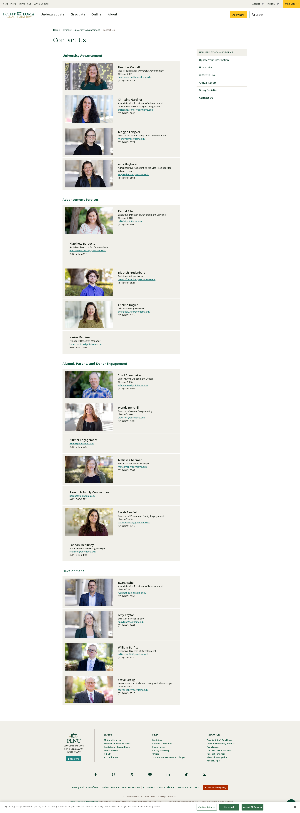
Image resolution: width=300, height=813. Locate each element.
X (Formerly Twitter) (132, 774)
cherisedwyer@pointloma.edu (134, 311)
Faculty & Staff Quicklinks (219, 740)
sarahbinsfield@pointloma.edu (134, 522)
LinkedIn (168, 774)
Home (56, 29)
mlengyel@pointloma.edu (131, 138)
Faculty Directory (160, 750)
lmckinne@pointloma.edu (83, 551)
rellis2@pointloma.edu (130, 221)
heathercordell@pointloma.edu (134, 77)
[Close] (295, 807)
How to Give (206, 67)
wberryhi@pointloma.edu (131, 417)
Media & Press (111, 750)
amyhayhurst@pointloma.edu (133, 174)
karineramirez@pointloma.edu (86, 344)
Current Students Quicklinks (221, 743)
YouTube (150, 774)
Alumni (22, 3)
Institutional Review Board (117, 747)
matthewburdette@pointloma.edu (88, 250)
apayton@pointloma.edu (131, 621)
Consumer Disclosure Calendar (159, 787)
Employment (158, 747)
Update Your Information (214, 60)
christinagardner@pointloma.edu (135, 109)
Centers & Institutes (162, 743)
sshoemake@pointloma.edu (133, 385)
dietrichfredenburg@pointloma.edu (136, 279)
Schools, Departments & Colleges (168, 757)
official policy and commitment (84, 801)
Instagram (113, 774)
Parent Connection (216, 753)
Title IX (107, 753)
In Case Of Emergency (215, 787)
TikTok (186, 774)
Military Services (112, 740)
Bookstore (157, 740)
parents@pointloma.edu (82, 495)
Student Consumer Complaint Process (120, 787)
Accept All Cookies (252, 807)
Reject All (229, 807)
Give (29, 3)
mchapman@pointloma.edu (132, 466)
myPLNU (271, 5)
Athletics (256, 5)
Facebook (95, 774)
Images (204, 774)
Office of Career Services (219, 750)
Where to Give (207, 75)
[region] (150, 807)
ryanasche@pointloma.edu (132, 592)
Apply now (238, 14)
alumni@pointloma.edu (82, 443)
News (5, 3)
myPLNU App (213, 760)
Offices (67, 29)
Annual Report (207, 82)
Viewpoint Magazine (217, 757)
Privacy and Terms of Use (85, 787)
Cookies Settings (206, 807)
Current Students (41, 3)
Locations (74, 758)
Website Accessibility (188, 787)
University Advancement (87, 29)
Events (13, 3)
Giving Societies (208, 90)
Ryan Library (213, 747)
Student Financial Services (117, 743)
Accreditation (111, 757)
